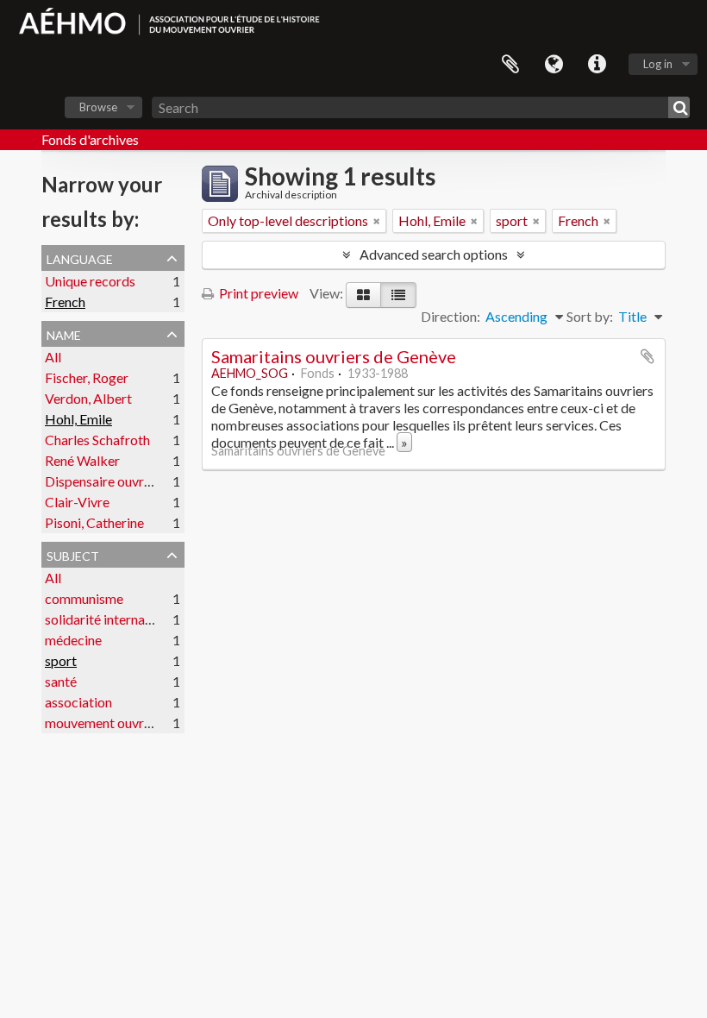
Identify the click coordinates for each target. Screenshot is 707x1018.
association (78, 702)
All (53, 357)
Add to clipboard (647, 356)
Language (553, 64)
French (65, 301)
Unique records (90, 281)
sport (61, 660)
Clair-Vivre (77, 501)
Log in (658, 64)
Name (64, 333)
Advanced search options (434, 254)
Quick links (596, 64)
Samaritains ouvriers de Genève (333, 356)
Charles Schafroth (97, 439)
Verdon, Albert (88, 398)
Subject (73, 554)
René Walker (82, 460)
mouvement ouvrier (102, 722)
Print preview (257, 293)
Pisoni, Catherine (94, 522)
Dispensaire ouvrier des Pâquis (135, 481)
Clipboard (510, 64)
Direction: (450, 316)
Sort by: (589, 316)
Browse (98, 107)
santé (61, 681)
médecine (73, 640)
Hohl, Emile (78, 419)
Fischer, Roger (86, 377)
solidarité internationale (115, 619)
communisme (84, 598)
